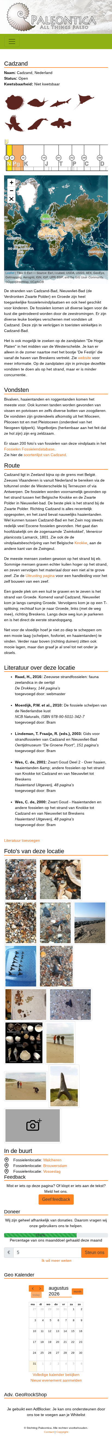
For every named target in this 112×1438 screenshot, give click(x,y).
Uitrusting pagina (40, 575)
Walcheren (52, 1160)
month (78, 1291)
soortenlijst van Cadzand (45, 455)
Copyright (62, 1431)
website (84, 358)
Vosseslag (52, 1171)
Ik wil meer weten (56, 1260)
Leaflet (9, 272)
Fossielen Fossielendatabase (29, 449)
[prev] (32, 1288)
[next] (40, 1288)
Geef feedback (56, 1199)
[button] (11, 199)
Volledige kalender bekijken (56, 1374)
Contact (49, 1431)
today (36, 1294)
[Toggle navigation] (12, 41)
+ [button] (11, 182)
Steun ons (94, 1252)
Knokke (80, 543)
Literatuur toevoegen (22, 840)
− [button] (11, 190)
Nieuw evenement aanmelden (56, 1380)
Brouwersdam (55, 1165)
